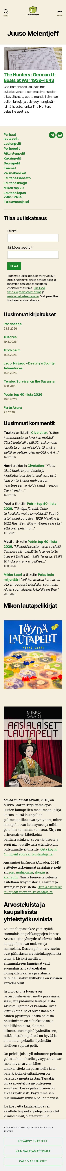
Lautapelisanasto (17, 178)
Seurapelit (12, 163)
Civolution (39, 433)
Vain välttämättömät (33, 1151)
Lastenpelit (12, 143)
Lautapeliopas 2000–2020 (15, 195)
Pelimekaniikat (15, 173)
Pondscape (13, 324)
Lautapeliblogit (15, 183)
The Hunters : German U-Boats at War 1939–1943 (30, 77)
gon (11, 872)
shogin (40, 872)
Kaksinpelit (12, 158)
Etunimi (11, 231)
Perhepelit (12, 148)
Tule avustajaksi (16, 202)
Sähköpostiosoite (20, 247)
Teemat (10, 168)
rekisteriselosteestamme (23, 296)
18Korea (10, 337)
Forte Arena (13, 408)
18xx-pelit (11, 350)
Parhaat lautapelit (11, 137)
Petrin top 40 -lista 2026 (23, 394)
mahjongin (24, 872)
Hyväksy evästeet (33, 1141)
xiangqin (11, 877)
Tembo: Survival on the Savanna (29, 381)
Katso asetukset (33, 1161)
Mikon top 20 (14, 188)
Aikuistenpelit (14, 153)
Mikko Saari (13, 575)
